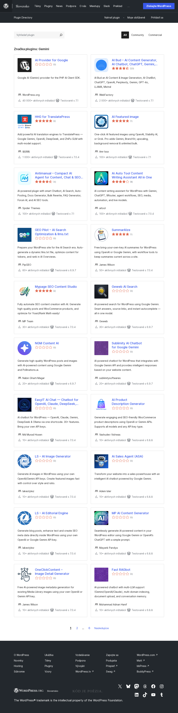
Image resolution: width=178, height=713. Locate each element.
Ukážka (49, 654)
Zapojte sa (112, 654)
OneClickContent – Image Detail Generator (52, 571)
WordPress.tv (84, 671)
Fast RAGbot (121, 569)
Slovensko (52, 691)
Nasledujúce (101, 628)
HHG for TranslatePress (52, 117)
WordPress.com (147, 654)
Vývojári (80, 665)
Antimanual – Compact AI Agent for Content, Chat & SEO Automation (58, 175)
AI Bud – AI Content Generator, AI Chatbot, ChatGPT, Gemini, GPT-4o (134, 62)
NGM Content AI (47, 343)
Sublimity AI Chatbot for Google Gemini (127, 345)
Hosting (18, 665)
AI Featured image (125, 117)
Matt (141, 660)
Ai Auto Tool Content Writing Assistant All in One (132, 175)
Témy (48, 660)
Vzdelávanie (82, 654)
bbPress (143, 665)
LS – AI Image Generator (53, 456)
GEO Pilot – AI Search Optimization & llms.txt (51, 232)
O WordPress (21, 654)
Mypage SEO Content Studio (56, 286)
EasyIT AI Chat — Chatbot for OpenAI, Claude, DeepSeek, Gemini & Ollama (56, 402)
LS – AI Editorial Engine (51, 513)
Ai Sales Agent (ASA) (127, 456)
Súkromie (19, 671)
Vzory (48, 671)
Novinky (18, 660)
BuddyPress (145, 671)
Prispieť (112, 665)
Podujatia (111, 660)
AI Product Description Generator (128, 402)
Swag (110, 671)
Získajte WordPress (158, 6)
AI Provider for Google (51, 60)
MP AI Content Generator (130, 513)
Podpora (80, 660)
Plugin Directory (23, 17)
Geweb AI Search (124, 286)
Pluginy (49, 665)
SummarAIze (121, 230)
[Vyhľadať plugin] (61, 35)
